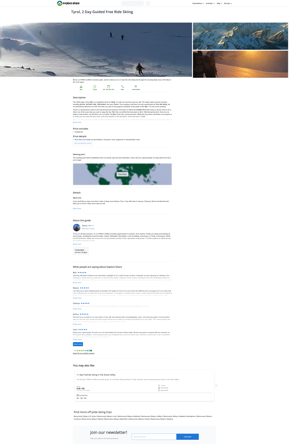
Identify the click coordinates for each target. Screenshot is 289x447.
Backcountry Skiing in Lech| (107, 416)
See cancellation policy (83, 143)
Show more (77, 282)
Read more (77, 122)
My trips (227, 3)
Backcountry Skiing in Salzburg (162, 419)
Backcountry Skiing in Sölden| (152, 416)
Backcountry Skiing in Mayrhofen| (116, 419)
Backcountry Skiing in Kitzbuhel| (129, 416)
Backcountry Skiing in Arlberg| (93, 419)
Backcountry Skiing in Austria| (139, 419)
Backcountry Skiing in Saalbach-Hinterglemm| (179, 416)
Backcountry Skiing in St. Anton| (85, 416)
